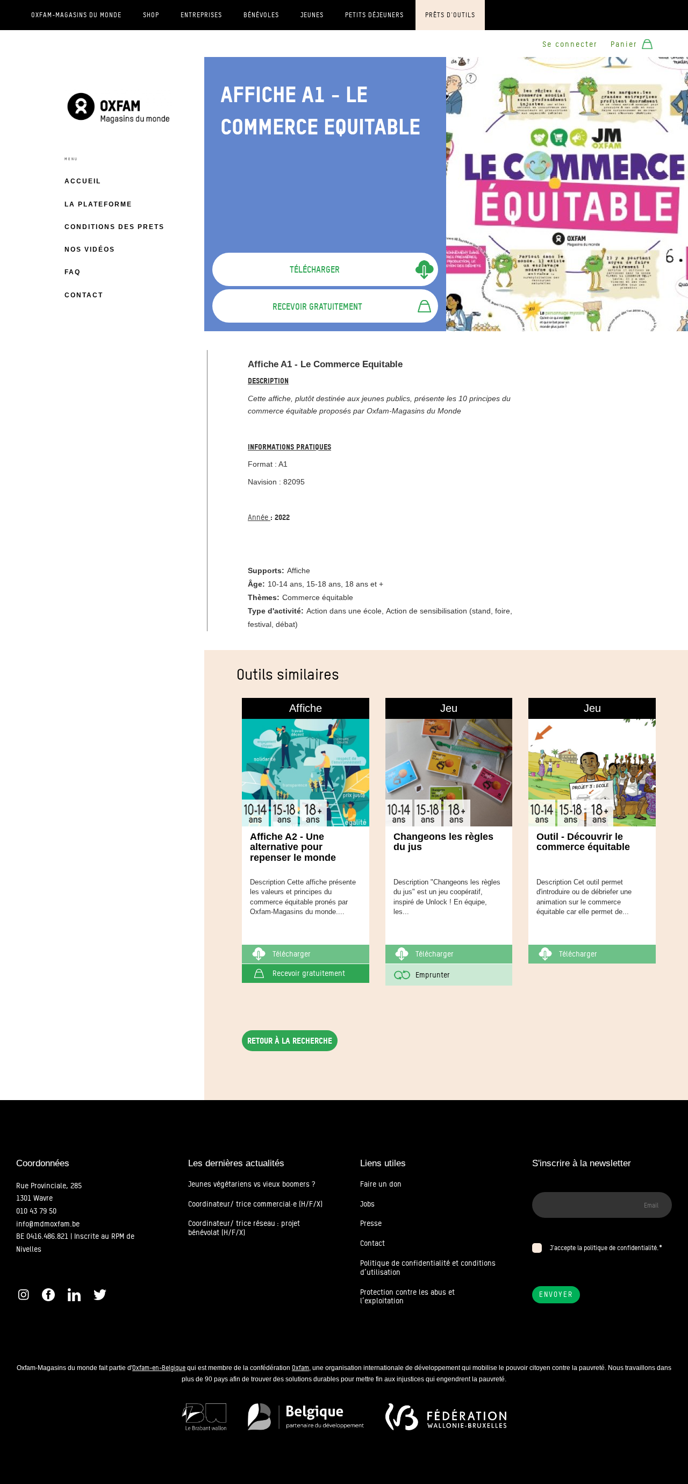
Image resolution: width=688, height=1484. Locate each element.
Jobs (367, 1204)
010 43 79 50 (36, 1211)
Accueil (82, 181)
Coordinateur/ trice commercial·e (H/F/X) (255, 1204)
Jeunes (312, 15)
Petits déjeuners (374, 15)
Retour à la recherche (289, 1041)
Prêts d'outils (450, 15)
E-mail (542, 1186)
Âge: (256, 584)
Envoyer (556, 1294)
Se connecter (570, 44)
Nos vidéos (89, 249)
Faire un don (381, 1184)
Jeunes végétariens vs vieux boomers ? (251, 1184)
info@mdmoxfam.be (48, 1223)
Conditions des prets (114, 227)
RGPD (541, 1235)
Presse (371, 1223)
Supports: (266, 570)
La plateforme (98, 204)
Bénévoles (261, 15)
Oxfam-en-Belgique (158, 1368)
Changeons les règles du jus (443, 842)
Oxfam (300, 1368)
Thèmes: (264, 597)
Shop (151, 15)
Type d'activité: (276, 611)
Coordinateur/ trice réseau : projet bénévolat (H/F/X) (244, 1228)
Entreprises (201, 15)
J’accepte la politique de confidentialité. (604, 1248)
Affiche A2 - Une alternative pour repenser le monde (293, 847)
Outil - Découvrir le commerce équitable (583, 842)
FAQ (72, 272)
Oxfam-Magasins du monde (76, 15)
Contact (83, 295)
